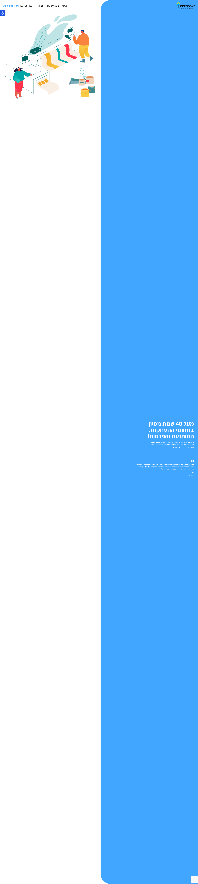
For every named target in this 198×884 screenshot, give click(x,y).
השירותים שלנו (53, 5)
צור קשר (40, 5)
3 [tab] (189, 475)
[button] (2, 13)
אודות (64, 5)
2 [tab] (191, 475)
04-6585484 (11, 6)
